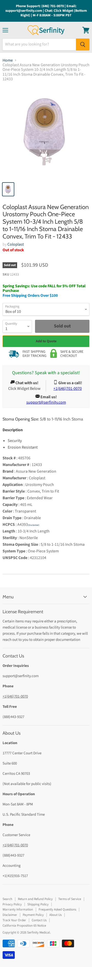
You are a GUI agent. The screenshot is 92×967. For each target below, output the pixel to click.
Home (8, 60)
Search (7, 899)
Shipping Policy (38, 904)
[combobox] (39, 44)
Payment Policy (33, 915)
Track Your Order (14, 920)
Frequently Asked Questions (57, 909)
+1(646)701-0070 (15, 696)
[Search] (82, 44)
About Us (55, 915)
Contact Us (39, 920)
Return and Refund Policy (35, 899)
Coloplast (15, 244)
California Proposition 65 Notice (24, 925)
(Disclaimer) (33, 525)
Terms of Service (69, 899)
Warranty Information (18, 909)
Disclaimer (10, 915)
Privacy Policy (12, 904)
